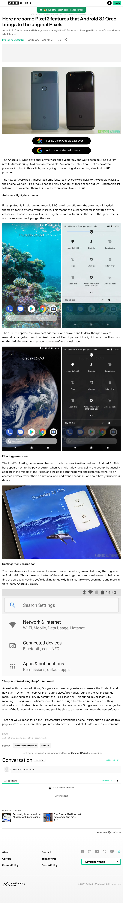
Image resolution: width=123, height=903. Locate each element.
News (5, 734)
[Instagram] (89, 851)
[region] (61, 796)
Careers (6, 858)
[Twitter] (104, 851)
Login (117, 3)
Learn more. (87, 14)
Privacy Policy (10, 865)
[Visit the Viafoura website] (114, 832)
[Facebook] (82, 851)
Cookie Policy (49, 865)
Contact (46, 852)
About (6, 852)
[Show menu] (3, 3)
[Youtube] (97, 851)
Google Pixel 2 (107, 179)
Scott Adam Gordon (14, 39)
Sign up (116, 760)
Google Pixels (25, 184)
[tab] (10, 780)
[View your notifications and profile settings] (118, 781)
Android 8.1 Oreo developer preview (30, 159)
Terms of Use (49, 858)
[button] (61, 3)
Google (19, 738)
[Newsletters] (112, 851)
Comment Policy (79, 753)
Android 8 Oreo (8, 738)
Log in (108, 760)
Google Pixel (28, 738)
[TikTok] (119, 851)
